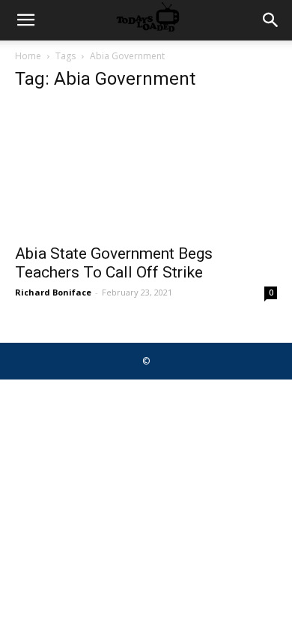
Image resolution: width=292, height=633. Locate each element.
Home (28, 56)
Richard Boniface (53, 292)
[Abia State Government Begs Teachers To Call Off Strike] (146, 170)
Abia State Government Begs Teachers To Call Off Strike (114, 262)
